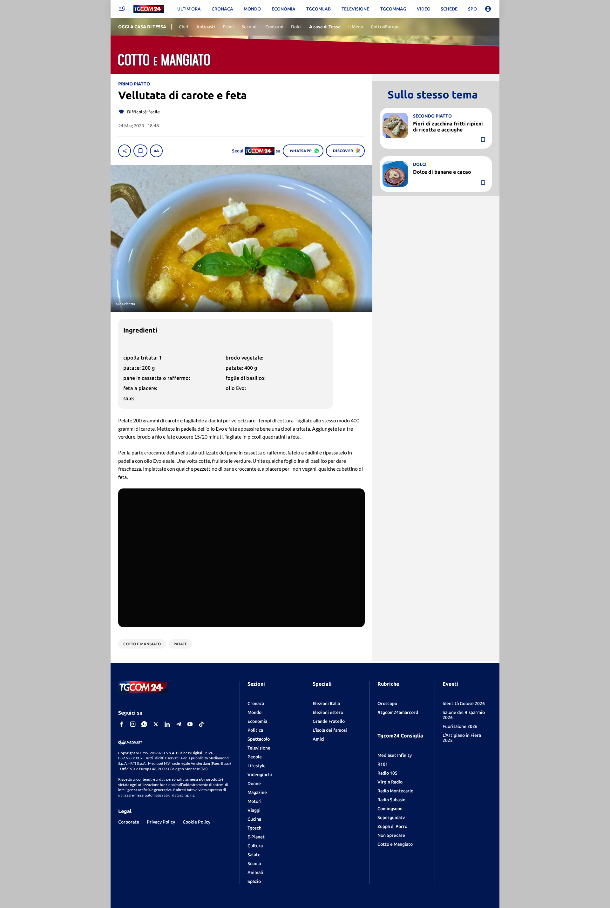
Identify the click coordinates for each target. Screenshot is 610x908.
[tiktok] (201, 724)
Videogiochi (259, 774)
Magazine (257, 792)
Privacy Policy (161, 821)
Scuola (254, 863)
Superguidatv (391, 817)
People (254, 756)
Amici (318, 739)
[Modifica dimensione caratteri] (156, 151)
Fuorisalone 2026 (460, 726)
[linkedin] (167, 724)
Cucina (254, 819)
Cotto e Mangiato (395, 844)
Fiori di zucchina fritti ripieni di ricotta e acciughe (448, 126)
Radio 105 (387, 773)
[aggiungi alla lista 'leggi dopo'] (140, 151)
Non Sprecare (391, 835)
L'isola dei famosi (330, 730)
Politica (255, 730)
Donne (254, 783)
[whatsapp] (144, 724)
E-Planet (256, 836)
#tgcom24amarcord (397, 712)
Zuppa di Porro (392, 826)
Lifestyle (256, 765)
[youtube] (190, 724)
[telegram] (178, 724)
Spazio (254, 881)
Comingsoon (390, 808)
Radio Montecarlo (395, 790)
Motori (254, 801)
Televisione (258, 747)
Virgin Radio (390, 781)
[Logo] (148, 9)
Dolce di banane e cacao (442, 171)
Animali (255, 872)
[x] (155, 724)
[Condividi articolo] (124, 151)
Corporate (128, 821)
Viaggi (254, 810)
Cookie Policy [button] (196, 821)
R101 (382, 764)
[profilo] (488, 9)
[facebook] (121, 724)
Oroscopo (387, 703)
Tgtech (254, 828)
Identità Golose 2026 (464, 703)
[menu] (122, 9)
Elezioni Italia (326, 703)
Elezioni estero (328, 712)
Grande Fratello (329, 721)
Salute (254, 854)
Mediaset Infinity (394, 755)
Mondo (254, 712)
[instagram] (133, 724)
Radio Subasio (391, 799)
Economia (257, 721)
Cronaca (255, 703)
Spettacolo (258, 739)
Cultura (255, 845)
